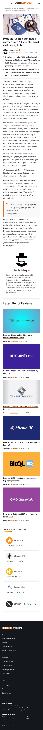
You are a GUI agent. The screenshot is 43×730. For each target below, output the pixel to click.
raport (11, 180)
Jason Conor (14, 341)
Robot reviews (7, 665)
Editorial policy (7, 646)
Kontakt (4, 642)
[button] (39, 3)
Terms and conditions (9, 689)
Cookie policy (6, 693)
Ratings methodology (9, 650)
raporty (20, 165)
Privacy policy (6, 685)
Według (25, 126)
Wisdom (12, 628)
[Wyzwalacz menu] (4, 3)
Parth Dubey (20, 270)
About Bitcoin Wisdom (9, 638)
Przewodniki (6, 674)
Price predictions (7, 661)
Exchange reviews (8, 669)
